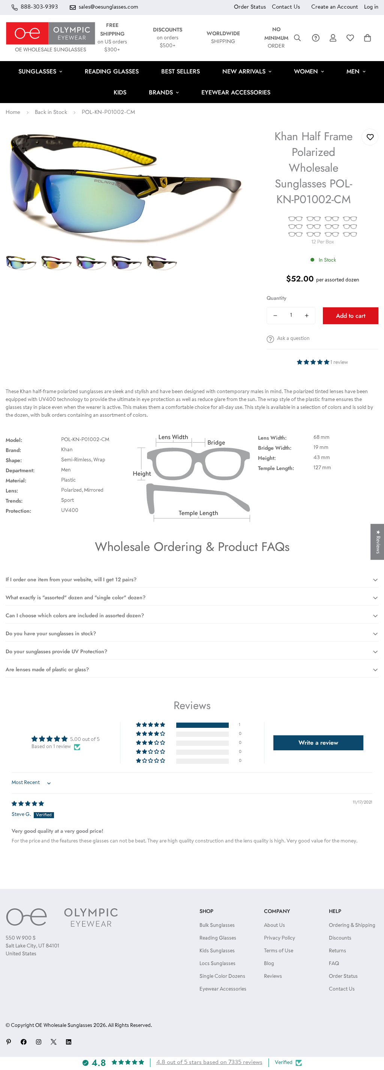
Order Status (250, 7)
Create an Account (334, 7)
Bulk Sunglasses (217, 925)
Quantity (276, 298)
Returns (337, 951)
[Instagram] (39, 1042)
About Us (274, 925)
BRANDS (161, 92)
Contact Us (286, 7)
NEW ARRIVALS (244, 71)
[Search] (297, 38)
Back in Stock (51, 112)
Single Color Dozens (222, 976)
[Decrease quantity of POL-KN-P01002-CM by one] (275, 315)
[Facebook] (24, 1042)
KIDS (120, 92)
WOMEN (306, 71)
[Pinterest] (9, 1042)
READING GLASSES (112, 71)
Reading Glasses (218, 938)
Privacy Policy (279, 938)
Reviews (273, 976)
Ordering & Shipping (352, 925)
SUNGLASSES (37, 71)
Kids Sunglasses (217, 951)
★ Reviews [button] (377, 542)
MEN (353, 71)
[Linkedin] (69, 1042)
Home (13, 112)
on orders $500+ (167, 38)
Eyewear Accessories (223, 989)
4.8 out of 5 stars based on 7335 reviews (209, 1063)
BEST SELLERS (180, 71)
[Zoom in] (232, 144)
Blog (269, 964)
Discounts (340, 938)
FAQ (334, 964)
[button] (367, 37)
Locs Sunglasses (218, 964)
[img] (28, 804)
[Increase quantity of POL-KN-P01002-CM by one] (306, 315)
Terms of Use (278, 951)
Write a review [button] (318, 742)
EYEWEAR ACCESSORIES (235, 92)
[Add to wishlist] (370, 137)
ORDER (276, 38)
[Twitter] (54, 1042)
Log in (371, 7)
